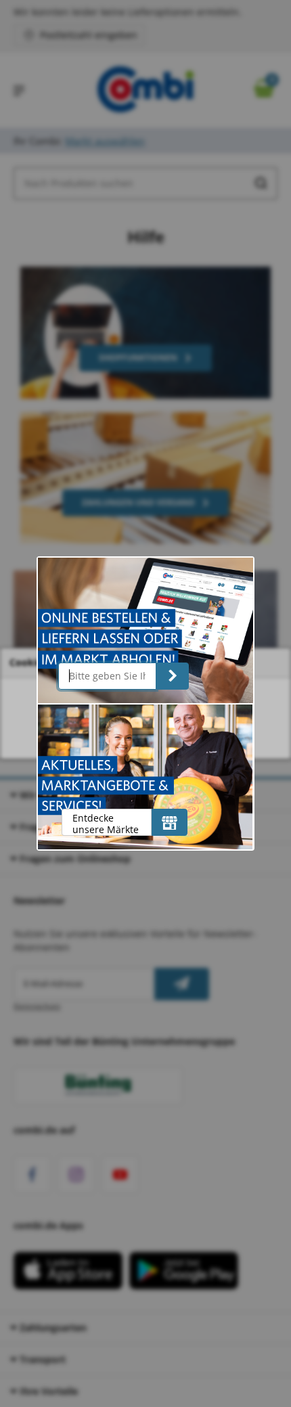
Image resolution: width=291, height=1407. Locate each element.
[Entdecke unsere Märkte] (169, 822)
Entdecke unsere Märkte (105, 823)
